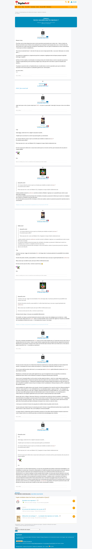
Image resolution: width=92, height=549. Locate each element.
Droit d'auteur (18, 543)
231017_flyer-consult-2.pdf (22, 88)
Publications (48, 6)
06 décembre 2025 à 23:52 (42, 221)
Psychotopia (33, 6)
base (52, 138)
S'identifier (70, 6)
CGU (44, 546)
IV (29, 50)
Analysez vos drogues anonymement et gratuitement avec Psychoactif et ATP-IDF (32, 204)
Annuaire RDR (42, 6)
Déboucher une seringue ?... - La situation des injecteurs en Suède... (40, 516)
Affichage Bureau (19, 546)
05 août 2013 (37, 517)
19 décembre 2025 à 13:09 (42, 430)
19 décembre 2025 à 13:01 (42, 362)
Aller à (16, 528)
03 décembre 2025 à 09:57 (42, 86)
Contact (46, 546)
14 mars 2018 (39, 502)
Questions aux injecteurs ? (29, 500)
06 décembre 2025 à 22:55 (42, 178)
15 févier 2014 (37, 511)
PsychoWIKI (27, 6)
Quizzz (37, 6)
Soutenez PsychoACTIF (27, 541)
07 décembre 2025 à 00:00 (42, 292)
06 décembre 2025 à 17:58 (42, 103)
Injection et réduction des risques (49, 524)
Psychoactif (17, 524)
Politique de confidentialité (37, 546)
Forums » (17, 12)
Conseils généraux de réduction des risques (28, 12)
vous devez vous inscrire (37, 494)
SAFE (37, 105)
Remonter (17, 492)
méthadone (48, 369)
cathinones (31, 192)
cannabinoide (43, 480)
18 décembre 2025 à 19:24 (42, 338)
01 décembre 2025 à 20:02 (42, 38)
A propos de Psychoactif (27, 546)
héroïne (32, 318)
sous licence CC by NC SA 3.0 (49, 543)
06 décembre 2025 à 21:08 (42, 127)
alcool (66, 369)
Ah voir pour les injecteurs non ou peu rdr (33, 509)
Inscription (75, 6)
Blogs (23, 6)
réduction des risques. (20, 538)
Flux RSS (52, 546)
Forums (19, 6)
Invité (74, 2)
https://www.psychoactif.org (37, 543)
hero (38, 253)
